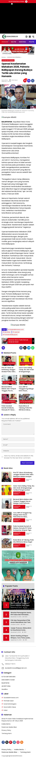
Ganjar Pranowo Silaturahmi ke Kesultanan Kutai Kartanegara (21, 629)
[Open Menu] (30, 36)
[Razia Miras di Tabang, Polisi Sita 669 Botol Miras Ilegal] (26, 399)
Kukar (6, 710)
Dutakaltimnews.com (17, 329)
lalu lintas (7, 332)
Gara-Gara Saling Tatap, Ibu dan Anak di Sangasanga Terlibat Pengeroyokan (26, 370)
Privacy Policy (6, 730)
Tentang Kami (7, 733)
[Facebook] (21, 348)
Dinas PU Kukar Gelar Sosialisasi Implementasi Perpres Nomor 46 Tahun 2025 (17, 720)
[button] (26, 36)
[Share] (32, 80)
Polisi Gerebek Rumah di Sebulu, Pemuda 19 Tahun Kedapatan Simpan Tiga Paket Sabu (9, 408)
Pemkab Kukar (9, 701)
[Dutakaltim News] (10, 37)
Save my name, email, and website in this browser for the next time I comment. (18, 457)
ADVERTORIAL (6, 686)
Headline (5, 689)
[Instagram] (18, 742)
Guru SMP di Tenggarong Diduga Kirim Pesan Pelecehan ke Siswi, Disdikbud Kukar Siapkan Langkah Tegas (26, 389)
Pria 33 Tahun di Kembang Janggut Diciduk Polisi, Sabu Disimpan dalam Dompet (8, 370)
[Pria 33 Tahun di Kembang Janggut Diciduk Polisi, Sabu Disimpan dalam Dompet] (9, 361)
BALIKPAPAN (5, 683)
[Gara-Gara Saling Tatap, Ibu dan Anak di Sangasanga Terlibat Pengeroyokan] (26, 361)
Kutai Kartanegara (10, 704)
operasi (16, 332)
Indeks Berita (6, 724)
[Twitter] (25, 348)
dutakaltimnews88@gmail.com (16, 668)
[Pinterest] (10, 742)
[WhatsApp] (32, 348)
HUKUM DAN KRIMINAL (8, 60)
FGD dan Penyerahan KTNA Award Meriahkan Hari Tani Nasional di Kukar (20, 621)
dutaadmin (5, 80)
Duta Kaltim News (10, 707)
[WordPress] (14, 742)
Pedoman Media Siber (9, 727)
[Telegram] (28, 348)
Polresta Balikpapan (10, 335)
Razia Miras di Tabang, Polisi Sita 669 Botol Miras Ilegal (25, 408)
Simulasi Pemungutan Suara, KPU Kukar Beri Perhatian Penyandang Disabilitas (21, 614)
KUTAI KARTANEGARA (8, 677)
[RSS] (21, 742)
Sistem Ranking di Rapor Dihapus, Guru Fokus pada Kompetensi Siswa (20, 637)
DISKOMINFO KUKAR (8, 680)
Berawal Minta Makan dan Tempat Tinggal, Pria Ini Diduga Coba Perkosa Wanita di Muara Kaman (9, 389)
